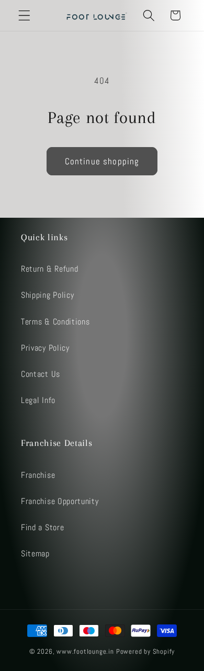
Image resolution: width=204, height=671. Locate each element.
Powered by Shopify (145, 651)
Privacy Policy (45, 347)
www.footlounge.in (85, 651)
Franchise (38, 474)
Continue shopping (102, 161)
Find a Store (42, 527)
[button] (24, 15)
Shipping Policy (47, 294)
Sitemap (35, 553)
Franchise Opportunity (60, 501)
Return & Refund (49, 268)
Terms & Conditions (55, 321)
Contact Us (40, 373)
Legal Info (38, 400)
